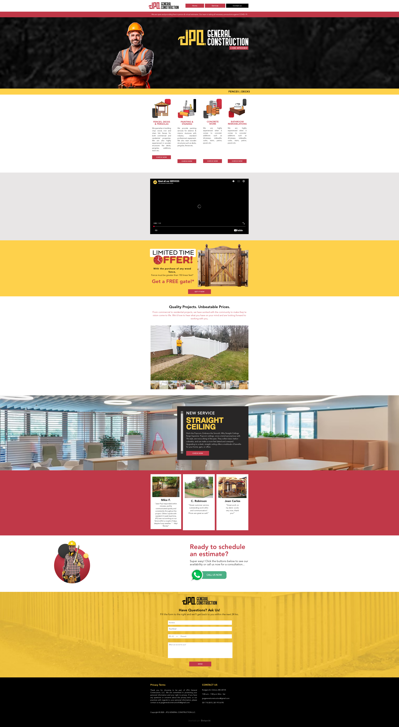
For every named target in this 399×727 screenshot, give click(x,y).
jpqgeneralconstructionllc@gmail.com (175, 702)
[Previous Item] (154, 353)
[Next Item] (245, 353)
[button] (199, 291)
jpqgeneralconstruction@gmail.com (215, 698)
